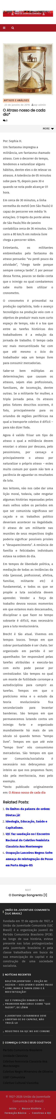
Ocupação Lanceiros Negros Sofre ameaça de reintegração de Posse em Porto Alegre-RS (29, 859)
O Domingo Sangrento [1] (28, 893)
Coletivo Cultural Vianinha (21, 1083)
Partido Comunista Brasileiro (22, 1050)
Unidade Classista (15, 1056)
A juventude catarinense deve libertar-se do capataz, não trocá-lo (25, 1019)
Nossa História (31, 1108)
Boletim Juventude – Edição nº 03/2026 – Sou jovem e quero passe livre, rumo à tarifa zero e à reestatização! (29, 986)
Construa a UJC (41, 1113)
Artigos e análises (16, 100)
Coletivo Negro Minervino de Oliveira (28, 1071)
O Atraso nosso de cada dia (27, 792)
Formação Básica (15, 1113)
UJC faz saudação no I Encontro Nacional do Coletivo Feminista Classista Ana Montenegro (28, 840)
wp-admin (40, 104)
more (47, 128)
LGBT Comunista (14, 1077)
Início (12, 1108)
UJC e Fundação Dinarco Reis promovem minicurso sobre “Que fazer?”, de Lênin (27, 1004)
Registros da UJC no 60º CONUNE (27, 1031)
